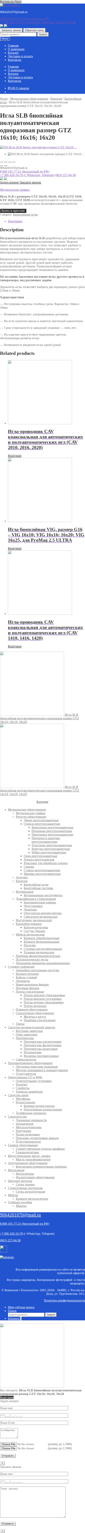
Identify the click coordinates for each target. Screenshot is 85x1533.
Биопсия (56, 98)
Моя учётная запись (21, 1307)
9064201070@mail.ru (20, 1214)
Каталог (13, 52)
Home (4, 98)
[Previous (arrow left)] (1, 165)
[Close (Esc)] (1, 161)
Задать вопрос (10, 182)
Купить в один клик (13, 210)
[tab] (46, 221)
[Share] (5, 161)
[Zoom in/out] (13, 161)
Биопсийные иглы (25, 214)
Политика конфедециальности (64, 1300)
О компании (16, 49)
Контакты (14, 59)
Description (15, 221)
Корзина (15, 1318)
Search (43, 34)
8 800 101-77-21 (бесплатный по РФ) (24, 171)
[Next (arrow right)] (5, 165)
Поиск (12, 1310)
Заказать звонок (11, 30)
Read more (15, 456)
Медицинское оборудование (29, 98)
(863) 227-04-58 (65, 22)
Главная (13, 45)
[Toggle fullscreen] (9, 161)
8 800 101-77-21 (24, 18)
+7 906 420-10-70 (27, 22)
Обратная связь (34, 30)
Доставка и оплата (20, 56)
